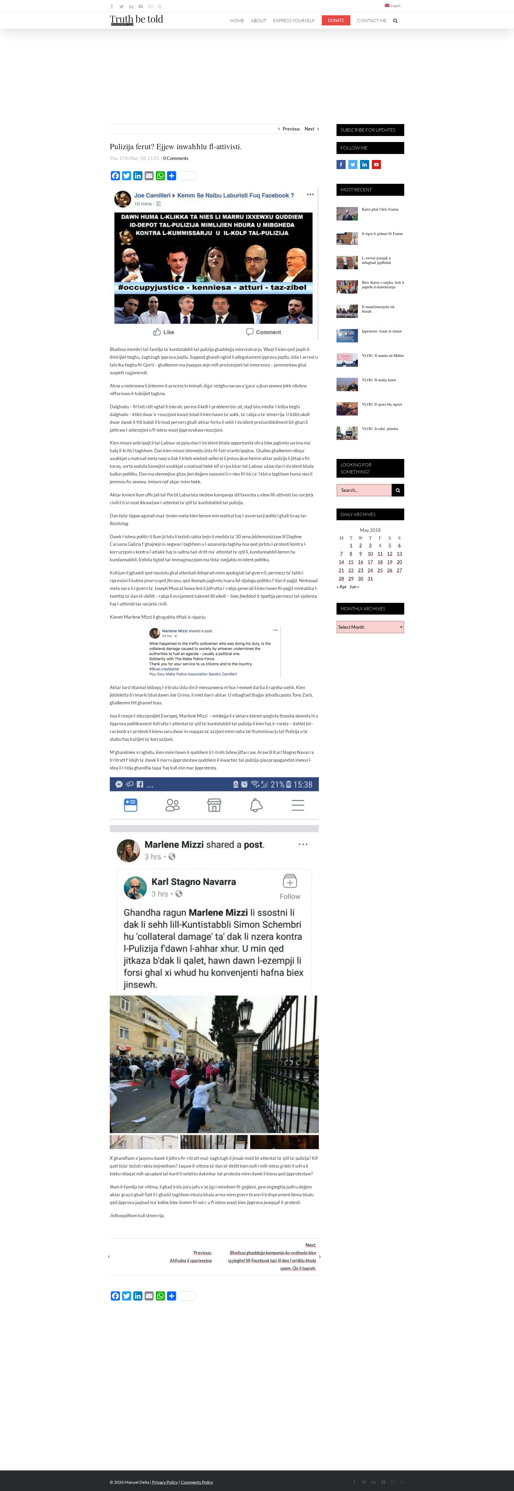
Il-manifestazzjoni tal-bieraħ (378, 309)
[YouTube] (376, 164)
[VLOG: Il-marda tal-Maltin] (347, 362)
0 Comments (175, 158)
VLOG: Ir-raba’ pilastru (380, 428)
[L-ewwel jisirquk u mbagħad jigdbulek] (347, 264)
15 (351, 562)
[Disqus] (214, 1382)
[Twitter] (352, 164)
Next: (272, 1256)
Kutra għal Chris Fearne (380, 209)
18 (380, 562)
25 (380, 570)
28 (341, 578)
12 (389, 553)
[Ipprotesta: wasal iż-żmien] (347, 337)
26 (389, 570)
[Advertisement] (257, 69)
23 (360, 570)
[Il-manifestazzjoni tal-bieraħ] (347, 313)
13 (399, 553)
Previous (291, 129)
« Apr (342, 586)
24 (370, 570)
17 (370, 562)
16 (360, 562)
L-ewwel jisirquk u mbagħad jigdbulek (376, 260)
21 (341, 570)
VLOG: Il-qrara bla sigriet (382, 404)
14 (341, 562)
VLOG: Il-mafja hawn (379, 379)
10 (370, 553)
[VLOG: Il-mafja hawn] (347, 386)
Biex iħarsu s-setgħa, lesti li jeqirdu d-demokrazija (383, 284)
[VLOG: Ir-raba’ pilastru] (347, 435)
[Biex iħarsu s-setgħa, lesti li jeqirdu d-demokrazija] (347, 288)
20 (399, 562)
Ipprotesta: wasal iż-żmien (382, 331)
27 (399, 570)
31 (370, 578)
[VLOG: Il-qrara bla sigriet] (347, 410)
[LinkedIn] (364, 164)
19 (389, 562)
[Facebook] (341, 164)
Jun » (354, 586)
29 (351, 578)
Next (309, 129)
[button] (395, 20)
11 (380, 553)
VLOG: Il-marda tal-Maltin (383, 355)
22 (351, 570)
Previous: (191, 1256)
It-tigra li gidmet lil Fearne (382, 233)
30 (360, 578)
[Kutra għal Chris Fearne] (347, 215)
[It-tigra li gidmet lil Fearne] (347, 240)
